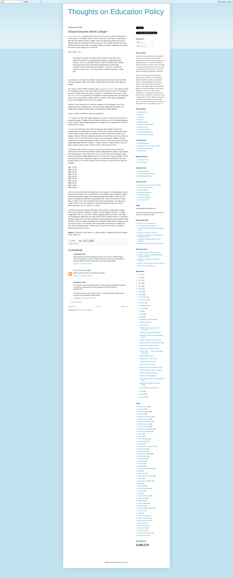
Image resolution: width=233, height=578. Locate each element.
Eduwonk (141, 117)
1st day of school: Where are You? (149, 252)
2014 (140, 277)
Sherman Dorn (142, 127)
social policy (142, 530)
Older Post (124, 306)
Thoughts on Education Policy (116, 12)
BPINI (139, 471)
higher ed (76, 243)
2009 (140, 292)
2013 (140, 280)
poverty (140, 436)
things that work (143, 535)
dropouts (141, 444)
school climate (142, 528)
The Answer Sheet (144, 129)
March (142, 394)
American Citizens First (147, 364)
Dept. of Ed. (141, 473)
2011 (140, 286)
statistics (98, 154)
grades (140, 483)
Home (99, 306)
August (142, 308)
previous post (76, 36)
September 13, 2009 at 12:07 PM (84, 298)
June (141, 314)
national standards (144, 518)
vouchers (141, 491)
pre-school (141, 523)
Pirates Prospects (143, 195)
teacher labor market (144, 533)
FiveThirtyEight (143, 190)
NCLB (140, 493)
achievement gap (143, 419)
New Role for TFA (145, 322)
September (143, 305)
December (143, 297)
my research (142, 458)
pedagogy (141, 466)
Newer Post (72, 306)
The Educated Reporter (145, 132)
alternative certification (145, 429)
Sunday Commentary (145, 416)
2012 (140, 283)
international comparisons (146, 446)
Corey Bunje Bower (80, 270)
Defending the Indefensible (148, 319)
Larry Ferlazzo (142, 162)
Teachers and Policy (144, 421)
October (142, 303)
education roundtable (145, 481)
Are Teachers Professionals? (147, 226)
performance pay (143, 424)
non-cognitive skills (144, 520)
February (143, 397)
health (140, 513)
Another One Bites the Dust (148, 373)
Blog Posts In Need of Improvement (151, 367)
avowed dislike (75, 95)
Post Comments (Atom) (84, 310)
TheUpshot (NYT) (143, 200)
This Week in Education (145, 134)
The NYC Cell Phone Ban (148, 376)
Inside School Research (146, 124)
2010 (140, 289)
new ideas (141, 461)
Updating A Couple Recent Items (150, 332)
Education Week (143, 171)
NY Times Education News (146, 173)
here (93, 232)
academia (141, 506)
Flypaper (141, 119)
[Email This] (84, 241)
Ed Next (140, 115)
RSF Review (142, 151)
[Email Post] (79, 240)
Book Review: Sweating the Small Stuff (150, 243)
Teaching (141, 463)
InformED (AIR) (143, 122)
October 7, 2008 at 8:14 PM (82, 276)
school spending (143, 439)
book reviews (142, 498)
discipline (141, 409)
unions (140, 434)
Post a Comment (76, 302)
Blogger (125, 562)
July (141, 311)
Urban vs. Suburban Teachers (147, 232)
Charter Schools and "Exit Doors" (150, 340)
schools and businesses (146, 468)
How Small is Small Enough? (149, 345)
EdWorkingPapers (144, 143)
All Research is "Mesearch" (148, 359)
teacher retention (143, 426)
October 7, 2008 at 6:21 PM (82, 264)
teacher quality (142, 449)
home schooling (143, 515)
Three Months (144, 325)
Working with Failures (147, 356)
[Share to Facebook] (90, 241)
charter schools (143, 407)
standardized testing (144, 454)
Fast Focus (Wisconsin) (145, 187)
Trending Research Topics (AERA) (149, 146)
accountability (142, 441)
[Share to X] (88, 241)
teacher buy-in (142, 456)
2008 (140, 294)
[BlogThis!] (86, 241)
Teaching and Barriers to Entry (149, 348)
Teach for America (144, 496)
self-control (141, 486)
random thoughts (143, 411)
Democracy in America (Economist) (149, 185)
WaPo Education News (145, 176)
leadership (141, 501)
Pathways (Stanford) (144, 192)
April (141, 391)
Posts (141, 42)
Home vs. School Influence (146, 223)
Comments (142, 46)
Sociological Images (144, 197)
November (143, 300)
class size (141, 511)
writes (79, 52)
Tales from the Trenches (146, 476)
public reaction (142, 525)
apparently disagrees (107, 89)
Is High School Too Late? (148, 361)
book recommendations (145, 508)
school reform (142, 451)
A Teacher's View (143, 160)
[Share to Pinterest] (93, 241)
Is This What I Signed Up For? (149, 388)
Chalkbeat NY (142, 112)
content (140, 478)
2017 (140, 275)
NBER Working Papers (145, 148)
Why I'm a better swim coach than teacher (151, 263)
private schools (143, 503)
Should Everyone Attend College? (151, 370)
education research (144, 431)
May (141, 317)
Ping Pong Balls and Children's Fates (152, 343)
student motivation (144, 488)
